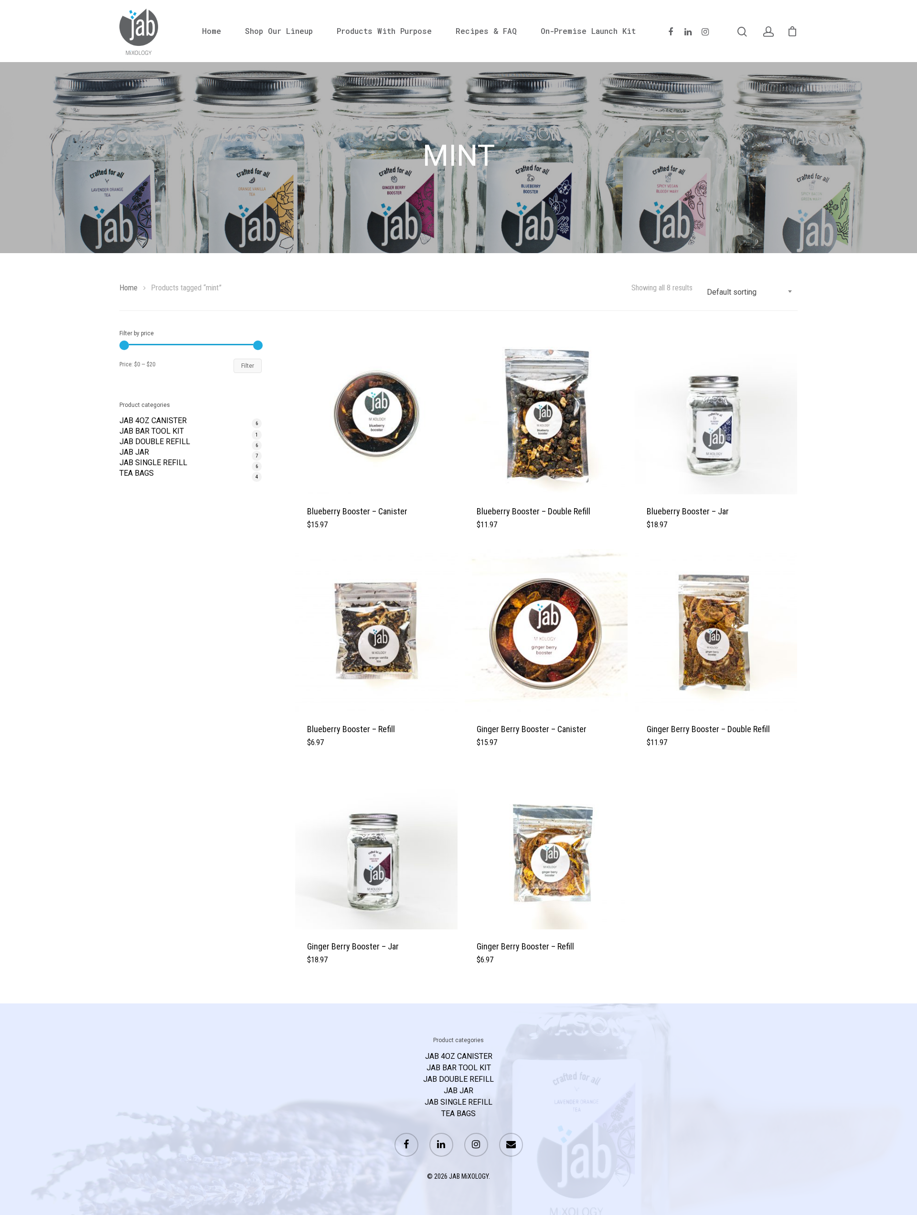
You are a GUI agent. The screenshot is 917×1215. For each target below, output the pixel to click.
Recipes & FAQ (486, 31)
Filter (247, 365)
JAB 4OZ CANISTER (153, 421)
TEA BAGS (136, 473)
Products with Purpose (384, 31)
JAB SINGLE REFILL (153, 463)
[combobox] (750, 292)
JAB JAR (134, 452)
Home (211, 31)
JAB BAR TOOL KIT (151, 431)
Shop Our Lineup (279, 31)
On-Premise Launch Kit (588, 31)
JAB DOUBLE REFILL (154, 442)
